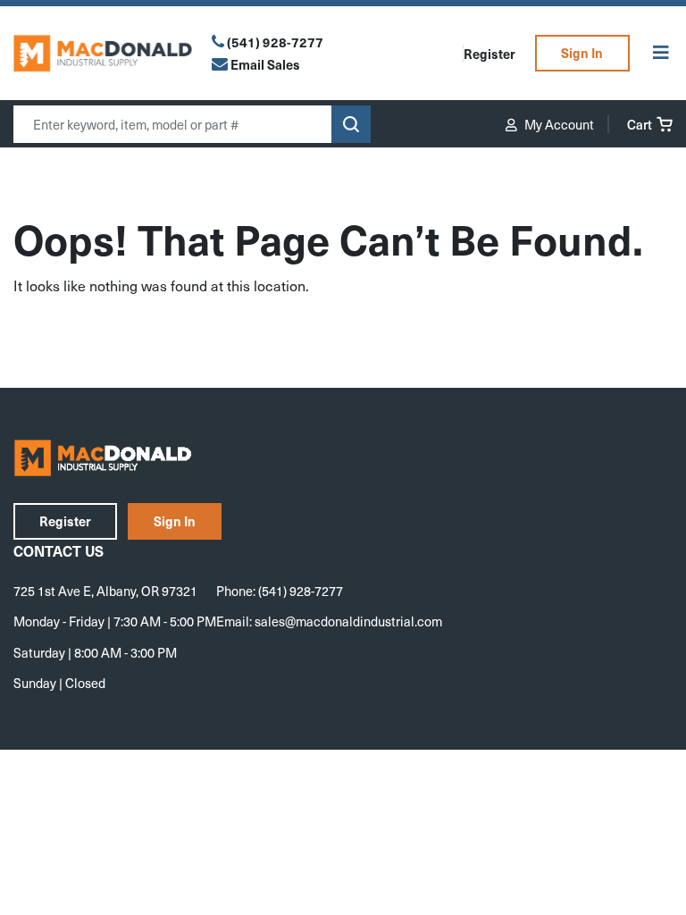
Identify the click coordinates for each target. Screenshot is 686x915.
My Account (558, 124)
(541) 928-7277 (275, 42)
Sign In (582, 53)
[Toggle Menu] (661, 53)
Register (489, 54)
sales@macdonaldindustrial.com (348, 621)
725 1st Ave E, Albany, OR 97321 (105, 590)
